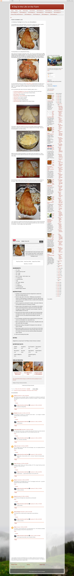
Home (12, 10)
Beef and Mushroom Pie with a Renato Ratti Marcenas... (60, 250)
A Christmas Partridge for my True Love (20, 91)
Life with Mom (32, 10)
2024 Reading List (36, 14)
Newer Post (14, 564)
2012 (58, 294)
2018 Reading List (23, 12)
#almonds (16, 390)
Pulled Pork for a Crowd (53, 148)
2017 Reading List (14, 12)
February (60, 277)
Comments (51, 76)
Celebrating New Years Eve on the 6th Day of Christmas (60, 108)
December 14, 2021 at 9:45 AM (36, 405)
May (59, 272)
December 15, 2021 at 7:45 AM (36, 488)
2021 (58, 102)
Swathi (15, 496)
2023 (58, 99)
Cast (20, 10)
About (16, 10)
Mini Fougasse (16, 94)
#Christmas (29, 390)
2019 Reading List (31, 12)
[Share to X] (35, 389)
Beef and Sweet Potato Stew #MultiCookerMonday (60, 150)
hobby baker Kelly (17, 429)
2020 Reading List (40, 12)
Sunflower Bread (16, 99)
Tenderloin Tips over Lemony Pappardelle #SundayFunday (60, 157)
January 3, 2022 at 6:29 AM (35, 535)
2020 (58, 282)
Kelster (15, 395)
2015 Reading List (48, 10)
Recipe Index (25, 10)
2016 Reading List (57, 10)
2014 (58, 291)
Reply (15, 400)
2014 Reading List (40, 10)
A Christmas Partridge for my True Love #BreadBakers (60, 182)
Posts (50, 74)
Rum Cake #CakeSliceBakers (60, 144)
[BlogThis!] (34, 389)
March (59, 275)
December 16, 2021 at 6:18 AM (36, 519)
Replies (16, 403)
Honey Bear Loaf (29, 83)
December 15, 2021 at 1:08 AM (23, 496)
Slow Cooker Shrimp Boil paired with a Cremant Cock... (60, 170)
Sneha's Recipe (17, 511)
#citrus (33, 390)
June (59, 271)
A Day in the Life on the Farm (25, 7)
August (59, 268)
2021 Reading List (48, 12)
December (60, 103)
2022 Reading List (57, 12)
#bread (19, 390)
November (60, 260)
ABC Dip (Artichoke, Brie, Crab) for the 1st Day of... (60, 127)
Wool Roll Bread (16, 101)
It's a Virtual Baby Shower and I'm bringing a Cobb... (60, 256)
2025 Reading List (45, 14)
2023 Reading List (28, 14)
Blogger (43, 571)
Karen (15, 463)
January (59, 279)
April (59, 274)
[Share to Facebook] (36, 389)
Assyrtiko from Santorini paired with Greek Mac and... (60, 200)
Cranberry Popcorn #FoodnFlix (60, 231)
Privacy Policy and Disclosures (17, 14)
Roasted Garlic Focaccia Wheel (19, 95)
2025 (58, 96)
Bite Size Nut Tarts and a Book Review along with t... (60, 243)
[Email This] (33, 389)
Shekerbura (15, 98)
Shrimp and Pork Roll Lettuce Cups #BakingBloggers (60, 188)
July (59, 269)
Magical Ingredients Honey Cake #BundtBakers (60, 176)
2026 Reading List (53, 14)
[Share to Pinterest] (37, 389)
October (59, 263)
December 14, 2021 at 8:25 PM (22, 463)
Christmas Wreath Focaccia (18, 92)
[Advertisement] (55, 36)
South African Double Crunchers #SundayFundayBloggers (60, 237)
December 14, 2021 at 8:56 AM (23, 395)
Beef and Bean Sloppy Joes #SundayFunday (60, 194)
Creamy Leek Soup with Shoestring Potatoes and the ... (60, 163)
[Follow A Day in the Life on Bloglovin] (52, 86)
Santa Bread (15, 97)
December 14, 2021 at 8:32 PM (36, 454)
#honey (35, 390)
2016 (58, 288)
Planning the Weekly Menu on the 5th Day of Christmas (60, 113)
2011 (58, 296)
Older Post (42, 564)
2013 (58, 293)
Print (41, 241)
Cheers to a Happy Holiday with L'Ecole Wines (60, 220)
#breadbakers (23, 390)
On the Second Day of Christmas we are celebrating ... (60, 120)
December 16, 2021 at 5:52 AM (26, 511)
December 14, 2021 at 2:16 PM (27, 429)
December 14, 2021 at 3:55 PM (36, 421)
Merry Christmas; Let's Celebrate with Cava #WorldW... (60, 133)
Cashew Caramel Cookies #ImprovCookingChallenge (60, 213)
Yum (11, 17)
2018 (58, 285)
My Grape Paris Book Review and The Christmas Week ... (60, 140)
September (60, 265)
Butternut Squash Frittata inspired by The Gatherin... (60, 226)
